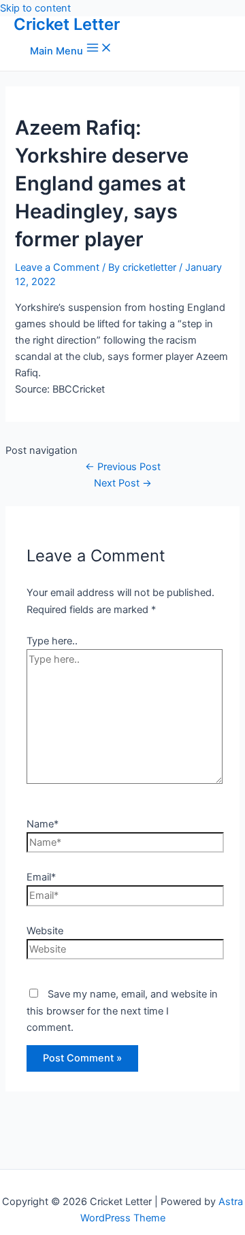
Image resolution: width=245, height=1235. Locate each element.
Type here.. (52, 641)
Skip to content (35, 8)
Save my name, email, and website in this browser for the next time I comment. (122, 1010)
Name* (43, 824)
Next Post (123, 483)
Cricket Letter (67, 24)
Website (45, 931)
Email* (41, 877)
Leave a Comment (57, 267)
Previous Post (123, 467)
